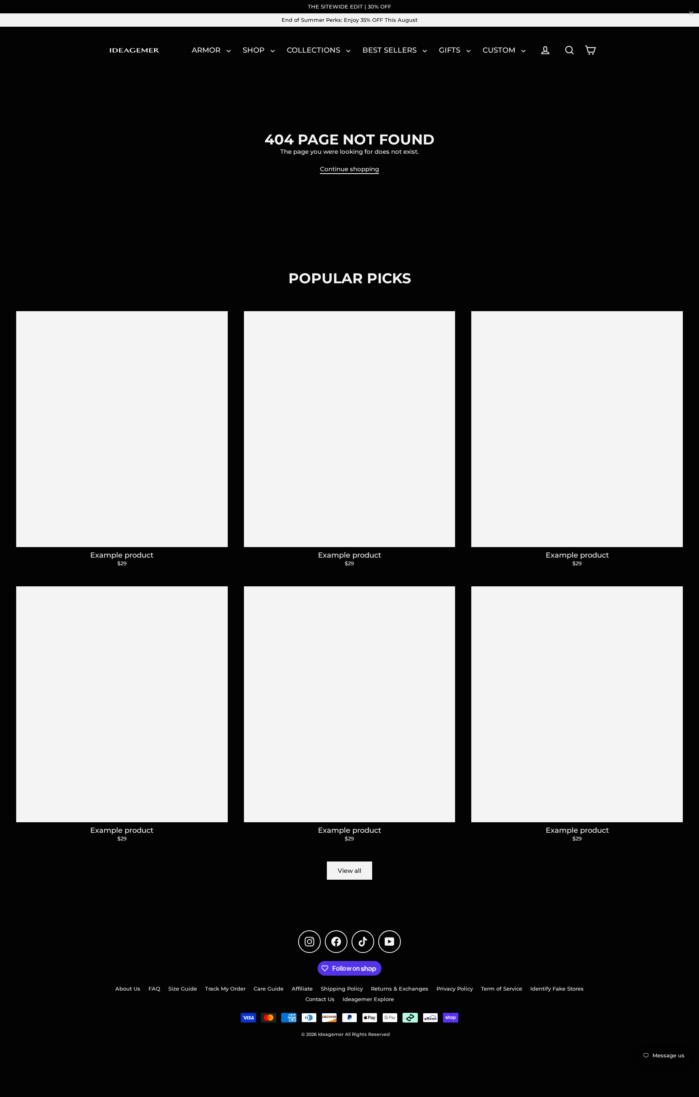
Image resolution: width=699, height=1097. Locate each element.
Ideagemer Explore (368, 999)
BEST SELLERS (390, 50)
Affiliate (302, 988)
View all (349, 870)
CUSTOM (500, 50)
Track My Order (225, 988)
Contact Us (320, 999)
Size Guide (182, 988)
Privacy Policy (454, 988)
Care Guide (269, 988)
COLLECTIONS (314, 50)
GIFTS (450, 50)
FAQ (154, 988)
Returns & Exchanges (399, 988)
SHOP (255, 50)
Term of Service (501, 988)
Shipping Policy (342, 988)
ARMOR (207, 50)
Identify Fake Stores (557, 988)
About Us (127, 988)
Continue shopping (349, 169)
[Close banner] (691, 13)
